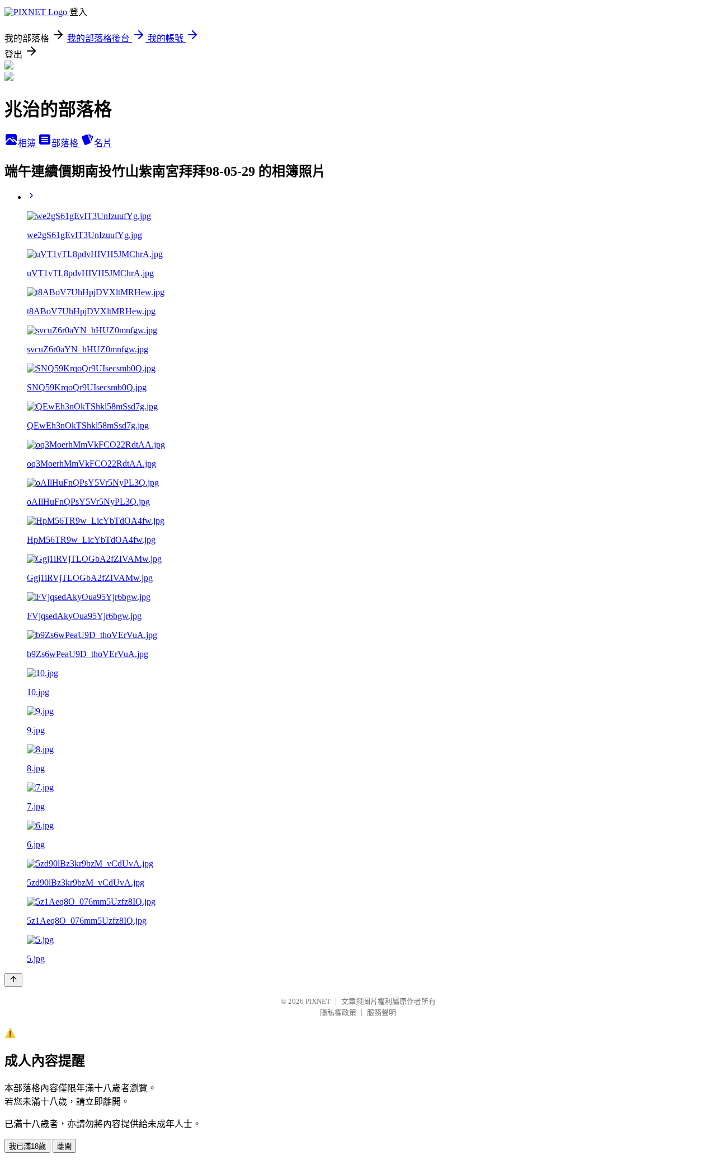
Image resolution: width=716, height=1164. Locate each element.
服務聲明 (381, 1012)
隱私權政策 (338, 1012)
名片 (103, 143)
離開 (64, 1146)
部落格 (66, 143)
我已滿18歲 (27, 1146)
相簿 (28, 143)
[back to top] (13, 980)
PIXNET (318, 1001)
